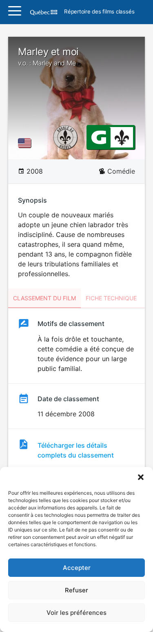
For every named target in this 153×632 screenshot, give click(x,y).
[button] (141, 477)
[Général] (98, 137)
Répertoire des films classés (99, 12)
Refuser (76, 590)
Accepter (77, 568)
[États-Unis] (26, 143)
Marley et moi (48, 56)
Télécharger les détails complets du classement (76, 450)
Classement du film (44, 298)
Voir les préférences (76, 612)
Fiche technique (111, 298)
